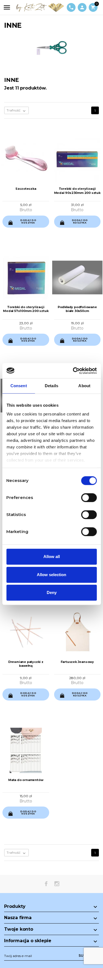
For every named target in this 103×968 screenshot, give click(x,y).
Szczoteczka (25, 189)
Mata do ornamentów (25, 780)
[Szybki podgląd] (21, 224)
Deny (52, 592)
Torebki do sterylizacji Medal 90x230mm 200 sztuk (77, 190)
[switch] (89, 497)
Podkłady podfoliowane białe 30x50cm (77, 309)
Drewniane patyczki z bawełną (25, 664)
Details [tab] (51, 385)
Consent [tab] (18, 385)
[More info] (30, 224)
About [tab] (84, 385)
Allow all (51, 556)
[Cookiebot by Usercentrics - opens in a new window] (73, 370)
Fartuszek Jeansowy (77, 662)
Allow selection (51, 574)
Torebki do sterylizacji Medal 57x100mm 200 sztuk (25, 309)
